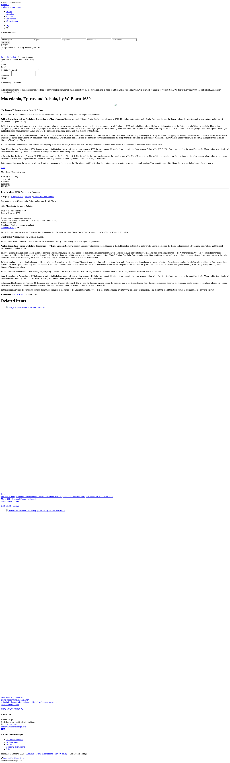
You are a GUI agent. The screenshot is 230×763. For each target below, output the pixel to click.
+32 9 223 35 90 (10, 724)
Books (9, 744)
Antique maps (17, 196)
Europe (28, 196)
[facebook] (2, 729)
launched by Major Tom (13, 758)
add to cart (5, 179)
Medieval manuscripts (15, 747)
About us (30, 754)
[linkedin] (4, 729)
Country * (5, 70)
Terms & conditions (44, 754)
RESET (4, 45)
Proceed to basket (8, 57)
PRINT (6, 186)
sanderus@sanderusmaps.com (13, 727)
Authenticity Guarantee (30, 192)
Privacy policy (61, 754)
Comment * (6, 75)
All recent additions (14, 739)
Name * (4, 64)
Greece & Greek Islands (43, 196)
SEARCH (5, 43)
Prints (8, 749)
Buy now (5, 181)
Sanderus (10, 5)
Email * (4, 67)
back (3, 167)
